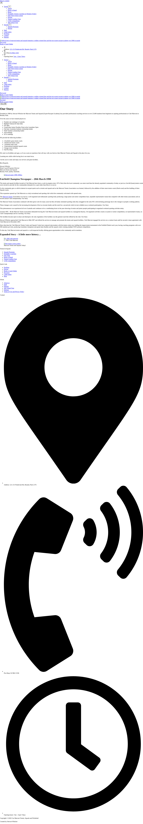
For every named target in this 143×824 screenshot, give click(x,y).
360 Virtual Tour (13, 75)
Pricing (10, 70)
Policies (6, 90)
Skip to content (4, 1)
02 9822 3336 (14, 53)
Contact (6, 88)
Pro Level (3, 42)
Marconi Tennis (7, 197)
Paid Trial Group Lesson (15, 68)
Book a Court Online (6, 44)
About (10, 61)
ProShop (6, 86)
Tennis (6, 60)
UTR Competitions (14, 74)
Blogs (9, 65)
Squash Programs (13, 79)
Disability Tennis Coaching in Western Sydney (22, 67)
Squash (6, 77)
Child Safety (8, 84)
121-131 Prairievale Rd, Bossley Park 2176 (23, 49)
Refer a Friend (12, 63)
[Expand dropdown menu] (9, 60)
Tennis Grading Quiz (14, 72)
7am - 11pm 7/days (19, 56)
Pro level (2, 100)
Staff (5, 82)
